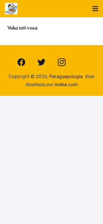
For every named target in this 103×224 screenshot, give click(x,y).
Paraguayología (66, 76)
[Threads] (82, 62)
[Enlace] (11, 8)
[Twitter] (41, 62)
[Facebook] (21, 62)
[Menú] (95, 8)
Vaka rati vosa (22, 27)
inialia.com (66, 84)
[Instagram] (62, 62)
